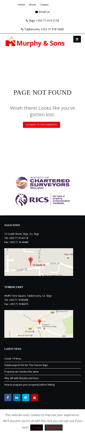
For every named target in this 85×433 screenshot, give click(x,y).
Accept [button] (37, 427)
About (32, 4)
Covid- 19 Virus (12, 358)
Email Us (44, 12)
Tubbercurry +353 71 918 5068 (44, 29)
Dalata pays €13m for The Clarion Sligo (26, 365)
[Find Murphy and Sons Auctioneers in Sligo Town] (42, 262)
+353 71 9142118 (18, 238)
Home (21, 4)
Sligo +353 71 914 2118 (43, 20)
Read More (53, 427)
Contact (44, 4)
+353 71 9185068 (18, 300)
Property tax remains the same (21, 371)
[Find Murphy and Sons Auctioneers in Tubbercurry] (42, 324)
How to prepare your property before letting (29, 384)
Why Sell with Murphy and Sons (21, 378)
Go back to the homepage (41, 124)
